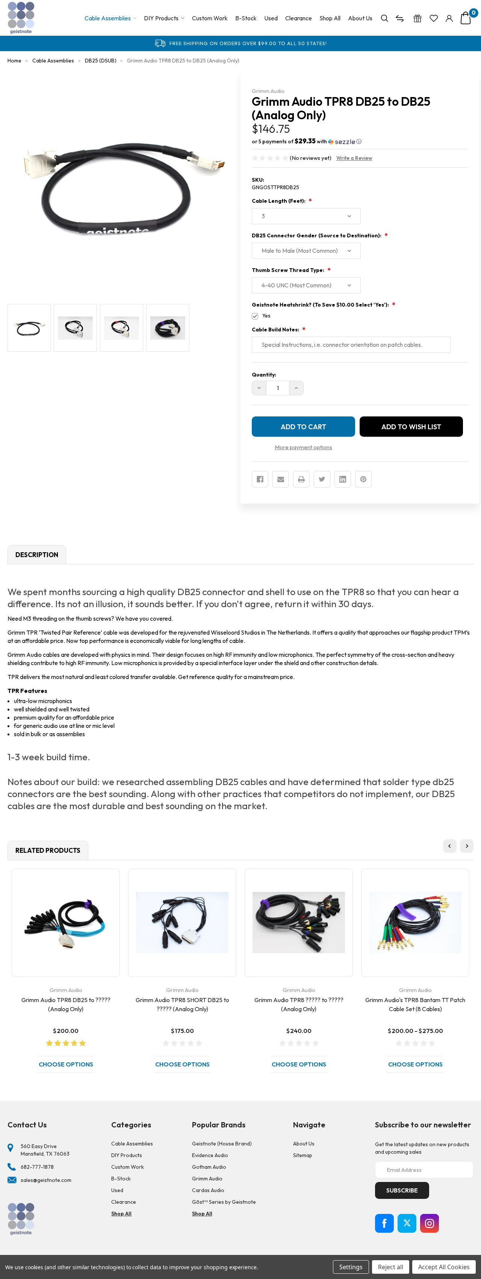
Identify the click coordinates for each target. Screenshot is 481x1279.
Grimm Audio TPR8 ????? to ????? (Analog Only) (298, 1004)
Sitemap (302, 1155)
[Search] (384, 18)
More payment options (303, 447)
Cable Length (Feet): (279, 200)
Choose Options (66, 1064)
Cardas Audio (208, 1190)
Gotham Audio (209, 1167)
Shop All (329, 18)
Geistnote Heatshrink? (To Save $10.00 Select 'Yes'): (321, 304)
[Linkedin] (342, 479)
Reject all (390, 1267)
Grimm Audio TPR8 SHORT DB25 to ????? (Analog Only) (182, 1004)
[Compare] (401, 18)
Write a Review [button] (354, 158)
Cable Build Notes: (276, 329)
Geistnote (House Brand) (222, 1143)
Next (466, 846)
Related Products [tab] (47, 850)
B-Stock (246, 18)
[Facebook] (260, 479)
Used (271, 18)
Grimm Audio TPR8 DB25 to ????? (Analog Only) (65, 1004)
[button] (360, 141)
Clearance (298, 18)
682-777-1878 (37, 1167)
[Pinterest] (363, 479)
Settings (351, 1267)
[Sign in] (449, 18)
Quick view (65, 922)
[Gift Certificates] (417, 18)
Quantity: (264, 374)
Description (36, 555)
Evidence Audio (210, 1155)
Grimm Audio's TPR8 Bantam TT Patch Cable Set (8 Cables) (415, 1004)
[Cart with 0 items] (465, 17)
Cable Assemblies (108, 18)
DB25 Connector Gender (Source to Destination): (317, 235)
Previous (450, 846)
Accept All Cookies (444, 1267)
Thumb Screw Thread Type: (288, 270)
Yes (266, 315)
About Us (360, 18)
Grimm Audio (207, 1178)
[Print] (301, 479)
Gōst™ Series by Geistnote (224, 1201)
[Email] (280, 479)
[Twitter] (322, 479)
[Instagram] (429, 1223)
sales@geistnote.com (46, 1180)
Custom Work (210, 18)
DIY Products (161, 18)
